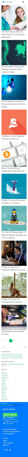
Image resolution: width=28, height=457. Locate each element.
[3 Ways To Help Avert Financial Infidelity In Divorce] (14, 241)
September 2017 (5, 388)
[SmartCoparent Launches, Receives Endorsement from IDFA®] (14, 75)
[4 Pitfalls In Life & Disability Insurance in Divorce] (14, 110)
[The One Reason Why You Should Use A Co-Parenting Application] (14, 6)
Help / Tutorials (8, 443)
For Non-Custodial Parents (11, 431)
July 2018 (3, 379)
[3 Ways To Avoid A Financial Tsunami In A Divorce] (14, 174)
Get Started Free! (11, 415)
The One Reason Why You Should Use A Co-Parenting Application (12, 34)
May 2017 (3, 394)
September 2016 (5, 399)
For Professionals (8, 434)
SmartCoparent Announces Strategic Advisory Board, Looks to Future (12, 69)
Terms (5, 440)
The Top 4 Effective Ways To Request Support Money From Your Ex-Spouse (14, 235)
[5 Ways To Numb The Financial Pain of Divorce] (14, 273)
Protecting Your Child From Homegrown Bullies (11, 354)
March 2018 (3, 386)
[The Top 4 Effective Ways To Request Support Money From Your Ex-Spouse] (14, 206)
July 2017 (3, 390)
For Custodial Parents (10, 429)
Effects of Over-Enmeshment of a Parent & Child (11, 356)
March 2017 (3, 396)
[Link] (7, 2)
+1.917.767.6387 (9, 423)
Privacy (5, 438)
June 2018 (3, 381)
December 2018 (4, 375)
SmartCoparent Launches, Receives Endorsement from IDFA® (13, 104)
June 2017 (3, 392)
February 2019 (4, 373)
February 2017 (4, 398)
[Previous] (3, 340)
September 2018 (5, 377)
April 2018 (3, 385)
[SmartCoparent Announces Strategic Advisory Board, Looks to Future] (14, 40)
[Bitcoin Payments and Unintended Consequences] (14, 142)
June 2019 (3, 372)
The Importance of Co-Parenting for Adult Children (12, 358)
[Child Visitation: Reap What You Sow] (14, 305)
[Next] (18, 340)
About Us (6, 445)
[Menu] (23, 2)
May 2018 (3, 383)
